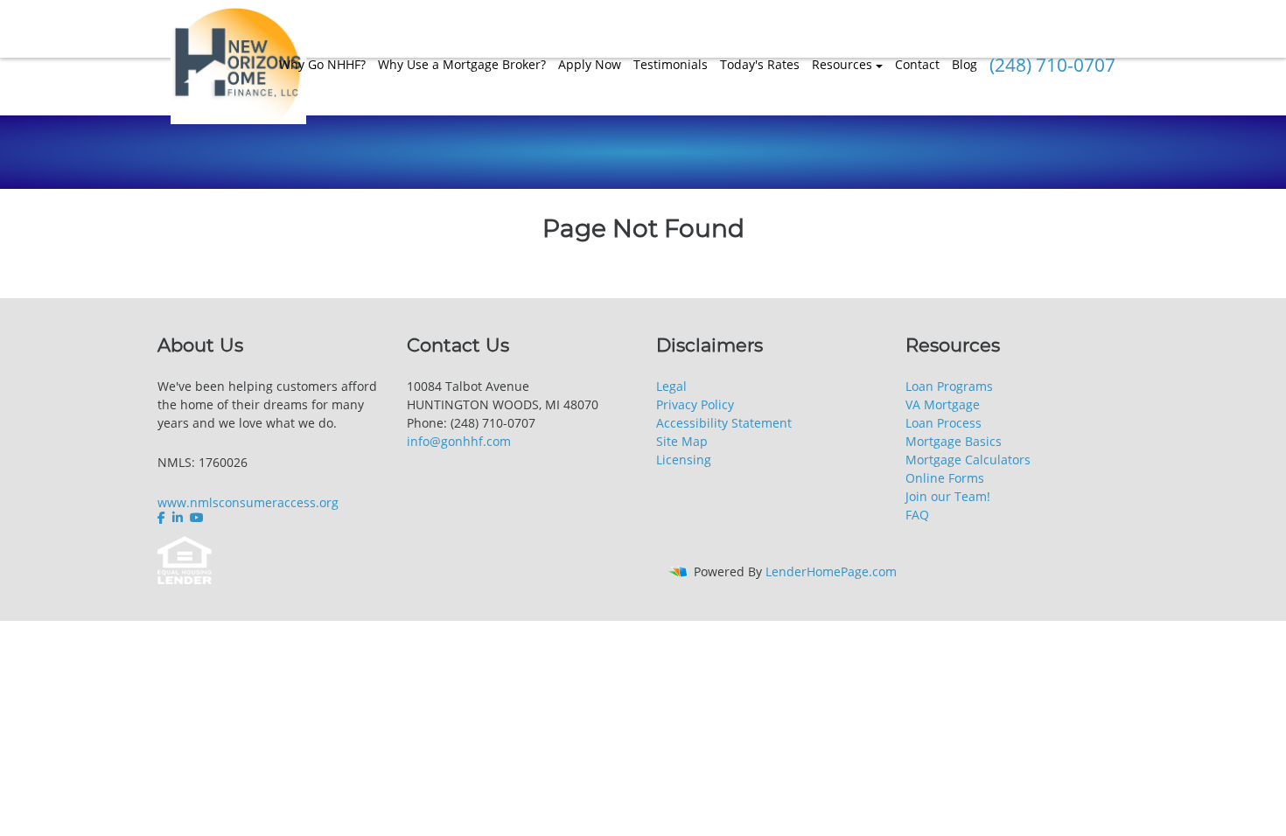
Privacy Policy (695, 404)
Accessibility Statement (724, 423)
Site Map (682, 441)
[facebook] (163, 518)
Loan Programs (949, 386)
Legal (671, 386)
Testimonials (670, 64)
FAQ (917, 514)
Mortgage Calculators (968, 459)
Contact (917, 64)
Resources (842, 64)
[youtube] (196, 518)
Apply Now (589, 64)
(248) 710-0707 (1052, 64)
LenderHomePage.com (831, 571)
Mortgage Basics (953, 441)
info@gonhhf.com (459, 441)
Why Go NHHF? (322, 64)
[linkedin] (177, 518)
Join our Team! (947, 496)
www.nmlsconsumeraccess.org (248, 502)
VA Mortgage (942, 404)
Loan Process (943, 423)
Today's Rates (760, 64)
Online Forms (944, 478)
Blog (964, 64)
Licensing (683, 459)
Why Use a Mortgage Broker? (462, 64)
